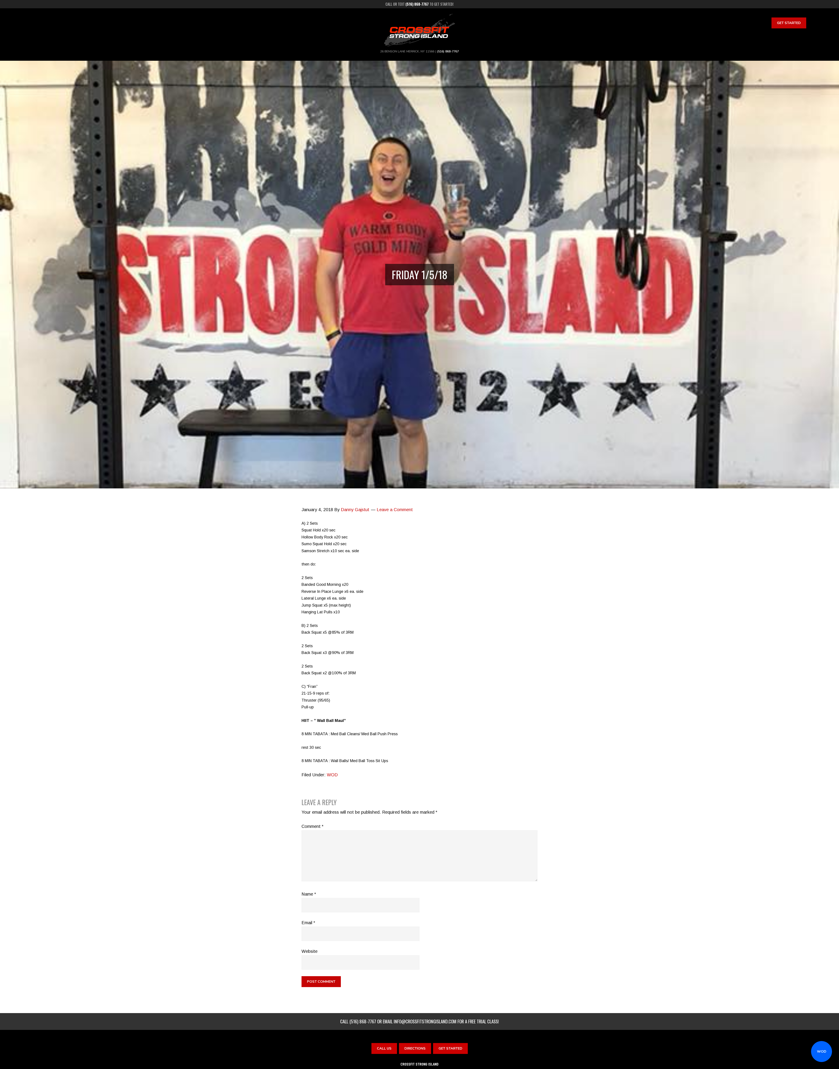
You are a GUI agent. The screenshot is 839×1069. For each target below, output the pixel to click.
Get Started (789, 23)
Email (308, 922)
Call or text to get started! (419, 4)
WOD (821, 1051)
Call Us (384, 1048)
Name (309, 894)
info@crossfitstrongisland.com (425, 1021)
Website (309, 951)
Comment (312, 826)
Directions (415, 1048)
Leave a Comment (395, 509)
